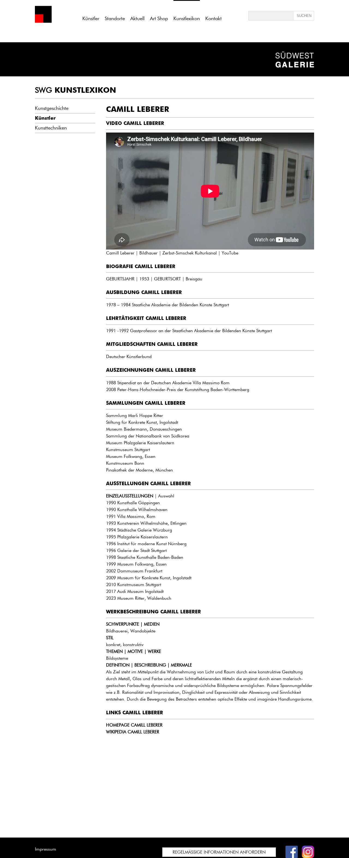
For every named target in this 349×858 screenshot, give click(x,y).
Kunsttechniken (51, 128)
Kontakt (213, 19)
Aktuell (137, 19)
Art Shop (159, 19)
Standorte (115, 19)
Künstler (90, 19)
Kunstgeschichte (51, 108)
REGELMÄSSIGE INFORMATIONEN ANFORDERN (219, 852)
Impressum (45, 849)
